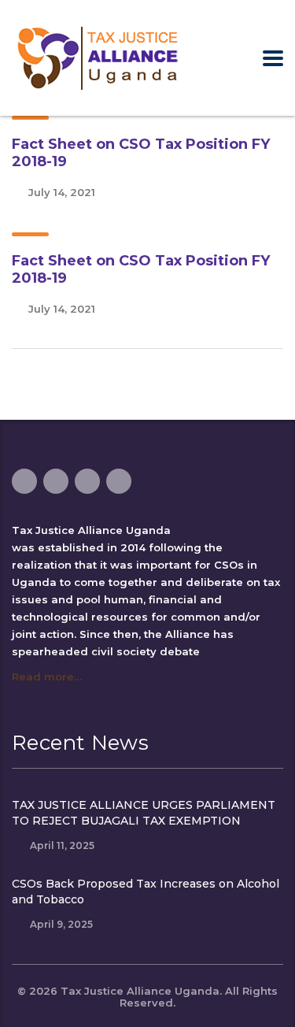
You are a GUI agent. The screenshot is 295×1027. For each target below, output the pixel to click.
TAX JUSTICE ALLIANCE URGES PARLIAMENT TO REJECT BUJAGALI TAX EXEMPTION (143, 813)
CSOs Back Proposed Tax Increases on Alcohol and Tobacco (145, 892)
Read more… (47, 676)
